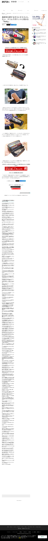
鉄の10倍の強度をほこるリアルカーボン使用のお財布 (8, 460)
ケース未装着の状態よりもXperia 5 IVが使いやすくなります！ (8, 346)
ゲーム (22, 526)
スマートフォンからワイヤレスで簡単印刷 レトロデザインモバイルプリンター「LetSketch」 (8, 301)
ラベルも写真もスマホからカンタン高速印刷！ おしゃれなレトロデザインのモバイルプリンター (8, 254)
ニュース (15, 526)
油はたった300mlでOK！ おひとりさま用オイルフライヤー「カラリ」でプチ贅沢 (8, 361)
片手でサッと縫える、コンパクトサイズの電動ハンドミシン (8, 446)
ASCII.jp (20, 528)
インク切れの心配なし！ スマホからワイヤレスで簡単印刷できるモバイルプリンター (8, 263)
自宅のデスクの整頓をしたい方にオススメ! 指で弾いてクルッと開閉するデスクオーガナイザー (8, 408)
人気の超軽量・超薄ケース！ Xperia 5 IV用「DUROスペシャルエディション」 (8, 324)
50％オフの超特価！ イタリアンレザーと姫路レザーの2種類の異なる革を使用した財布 (8, 377)
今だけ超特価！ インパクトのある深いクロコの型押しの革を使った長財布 (8, 385)
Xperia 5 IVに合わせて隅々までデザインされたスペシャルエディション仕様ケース (8, 348)
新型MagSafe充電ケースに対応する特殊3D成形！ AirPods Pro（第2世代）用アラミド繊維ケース (8, 316)
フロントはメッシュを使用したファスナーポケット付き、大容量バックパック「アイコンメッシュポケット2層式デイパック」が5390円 (8, 411)
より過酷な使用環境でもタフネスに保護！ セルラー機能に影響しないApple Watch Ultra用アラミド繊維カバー (8, 306)
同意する (42, 536)
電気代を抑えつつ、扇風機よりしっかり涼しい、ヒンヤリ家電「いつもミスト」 (8, 217)
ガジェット (18, 526)
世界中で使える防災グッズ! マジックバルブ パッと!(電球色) (8, 209)
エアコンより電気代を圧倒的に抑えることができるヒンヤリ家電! (8, 231)
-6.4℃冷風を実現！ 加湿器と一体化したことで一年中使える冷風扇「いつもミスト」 (8, 227)
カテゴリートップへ (25, 192)
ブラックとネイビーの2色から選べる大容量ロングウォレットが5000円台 (8, 456)
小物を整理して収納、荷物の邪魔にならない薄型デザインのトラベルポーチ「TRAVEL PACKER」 (8, 406)
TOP (8, 526)
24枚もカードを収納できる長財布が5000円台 (8, 458)
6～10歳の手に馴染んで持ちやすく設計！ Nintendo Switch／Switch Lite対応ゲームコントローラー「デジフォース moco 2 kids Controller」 (8, 375)
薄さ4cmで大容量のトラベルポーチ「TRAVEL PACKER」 (7, 401)
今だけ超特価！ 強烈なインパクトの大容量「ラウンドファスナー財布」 (8, 383)
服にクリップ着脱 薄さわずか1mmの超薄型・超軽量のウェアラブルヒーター (8, 334)
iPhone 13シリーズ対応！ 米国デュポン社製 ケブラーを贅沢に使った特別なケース (8, 391)
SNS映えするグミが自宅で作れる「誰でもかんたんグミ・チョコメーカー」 (8, 229)
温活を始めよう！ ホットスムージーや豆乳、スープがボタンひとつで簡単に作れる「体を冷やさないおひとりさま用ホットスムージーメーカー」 (8, 276)
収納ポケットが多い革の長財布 (6, 464)
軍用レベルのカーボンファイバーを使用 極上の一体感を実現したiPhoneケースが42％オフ (8, 266)
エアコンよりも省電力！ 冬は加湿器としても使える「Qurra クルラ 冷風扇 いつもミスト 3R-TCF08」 (8, 237)
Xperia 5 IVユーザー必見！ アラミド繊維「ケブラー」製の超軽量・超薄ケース (7, 350)
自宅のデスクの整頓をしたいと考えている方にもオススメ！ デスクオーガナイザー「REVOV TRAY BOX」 (8, 416)
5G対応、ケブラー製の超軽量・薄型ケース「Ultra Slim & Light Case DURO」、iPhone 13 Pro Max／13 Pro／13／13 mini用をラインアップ (8, 398)
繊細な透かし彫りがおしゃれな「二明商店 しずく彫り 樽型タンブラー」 (8, 367)
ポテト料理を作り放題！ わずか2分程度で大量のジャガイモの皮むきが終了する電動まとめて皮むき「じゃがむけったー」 (8, 248)
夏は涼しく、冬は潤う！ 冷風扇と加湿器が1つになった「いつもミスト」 (8, 215)
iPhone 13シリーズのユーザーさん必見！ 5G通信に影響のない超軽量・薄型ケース (8, 394)
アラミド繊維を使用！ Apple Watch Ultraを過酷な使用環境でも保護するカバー (8, 320)
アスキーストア (28, 10)
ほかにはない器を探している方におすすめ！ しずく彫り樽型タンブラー (8, 365)
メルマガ (15, 176)
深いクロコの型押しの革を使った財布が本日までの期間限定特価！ (8, 381)
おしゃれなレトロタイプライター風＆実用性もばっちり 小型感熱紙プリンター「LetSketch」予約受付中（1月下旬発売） (8, 303)
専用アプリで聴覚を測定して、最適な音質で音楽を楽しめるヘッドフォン (8, 454)
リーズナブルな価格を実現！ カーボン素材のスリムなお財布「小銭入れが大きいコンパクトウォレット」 (8, 241)
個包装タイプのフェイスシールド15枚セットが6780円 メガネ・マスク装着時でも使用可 (8, 442)
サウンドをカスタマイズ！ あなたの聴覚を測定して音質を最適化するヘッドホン (8, 450)
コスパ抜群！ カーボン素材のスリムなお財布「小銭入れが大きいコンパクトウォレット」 (8, 225)
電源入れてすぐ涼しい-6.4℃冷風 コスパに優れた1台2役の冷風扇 (8, 205)
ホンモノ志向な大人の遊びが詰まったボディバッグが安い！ (8, 422)
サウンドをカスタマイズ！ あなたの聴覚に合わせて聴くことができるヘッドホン (8, 448)
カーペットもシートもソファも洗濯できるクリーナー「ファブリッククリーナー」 (8, 250)
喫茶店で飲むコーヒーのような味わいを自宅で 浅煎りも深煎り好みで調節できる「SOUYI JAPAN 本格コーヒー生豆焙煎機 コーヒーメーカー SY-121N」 (8, 233)
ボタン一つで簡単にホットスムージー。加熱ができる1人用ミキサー (8, 274)
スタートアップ (12, 10)
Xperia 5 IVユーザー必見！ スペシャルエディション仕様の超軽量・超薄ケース (8, 326)
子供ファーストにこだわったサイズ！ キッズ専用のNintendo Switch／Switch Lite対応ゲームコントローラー (8, 372)
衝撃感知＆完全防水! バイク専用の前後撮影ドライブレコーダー (8, 436)
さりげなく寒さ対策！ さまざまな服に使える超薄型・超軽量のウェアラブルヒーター (8, 328)
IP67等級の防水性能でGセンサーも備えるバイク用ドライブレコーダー (8, 438)
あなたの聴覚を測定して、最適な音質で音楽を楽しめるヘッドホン (8, 452)
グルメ (4, 10)
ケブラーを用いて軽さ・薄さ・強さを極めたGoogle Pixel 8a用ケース (8, 203)
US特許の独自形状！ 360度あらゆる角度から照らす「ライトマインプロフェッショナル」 (8, 282)
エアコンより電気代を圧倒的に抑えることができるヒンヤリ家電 (8, 207)
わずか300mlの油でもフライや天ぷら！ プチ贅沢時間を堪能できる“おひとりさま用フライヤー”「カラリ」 (8, 363)
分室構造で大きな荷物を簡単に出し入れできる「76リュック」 (8, 440)
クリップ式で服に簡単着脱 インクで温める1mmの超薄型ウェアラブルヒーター (8, 338)
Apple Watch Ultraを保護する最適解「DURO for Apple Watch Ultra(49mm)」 (8, 318)
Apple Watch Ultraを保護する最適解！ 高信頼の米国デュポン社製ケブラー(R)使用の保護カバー (8, 309)
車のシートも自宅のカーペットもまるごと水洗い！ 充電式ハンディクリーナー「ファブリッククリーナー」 (8, 261)
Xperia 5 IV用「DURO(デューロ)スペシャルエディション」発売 (8, 352)
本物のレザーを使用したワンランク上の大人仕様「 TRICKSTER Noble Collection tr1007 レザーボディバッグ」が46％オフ (8, 429)
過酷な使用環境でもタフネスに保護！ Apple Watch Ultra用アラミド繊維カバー (7, 313)
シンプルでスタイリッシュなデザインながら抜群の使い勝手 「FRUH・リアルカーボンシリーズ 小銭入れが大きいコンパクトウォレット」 (8, 244)
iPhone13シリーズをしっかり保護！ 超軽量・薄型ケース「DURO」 (7, 389)
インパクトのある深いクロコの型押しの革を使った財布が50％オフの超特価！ (8, 379)
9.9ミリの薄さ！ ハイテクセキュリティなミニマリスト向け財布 (8, 462)
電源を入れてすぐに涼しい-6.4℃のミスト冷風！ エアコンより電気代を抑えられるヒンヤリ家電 (8, 220)
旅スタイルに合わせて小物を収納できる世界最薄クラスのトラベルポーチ (8, 403)
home (4, 13)
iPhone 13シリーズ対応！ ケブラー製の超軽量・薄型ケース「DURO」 (8, 396)
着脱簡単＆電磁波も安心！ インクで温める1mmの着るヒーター (8, 284)
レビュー (11, 526)
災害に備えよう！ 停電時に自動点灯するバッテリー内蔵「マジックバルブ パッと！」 (8, 211)
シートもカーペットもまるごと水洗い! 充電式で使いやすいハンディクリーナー (8, 258)
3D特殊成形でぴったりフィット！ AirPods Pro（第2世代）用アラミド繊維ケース (8, 322)
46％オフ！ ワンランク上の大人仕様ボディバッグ (8, 424)
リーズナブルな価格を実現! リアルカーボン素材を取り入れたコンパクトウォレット (8, 213)
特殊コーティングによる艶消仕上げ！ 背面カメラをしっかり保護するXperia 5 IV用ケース (8, 344)
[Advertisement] (24, 6)
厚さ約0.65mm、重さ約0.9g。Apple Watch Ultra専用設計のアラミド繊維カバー (8, 279)
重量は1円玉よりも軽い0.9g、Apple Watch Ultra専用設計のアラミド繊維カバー (8, 288)
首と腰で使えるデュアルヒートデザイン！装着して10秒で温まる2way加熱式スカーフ (8, 332)
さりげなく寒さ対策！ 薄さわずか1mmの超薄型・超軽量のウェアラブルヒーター (8, 330)
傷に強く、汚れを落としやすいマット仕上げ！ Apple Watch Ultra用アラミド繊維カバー (8, 268)
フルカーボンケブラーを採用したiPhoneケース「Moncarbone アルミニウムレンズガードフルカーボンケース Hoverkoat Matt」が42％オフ (8, 271)
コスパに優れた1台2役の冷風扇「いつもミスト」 (8, 222)
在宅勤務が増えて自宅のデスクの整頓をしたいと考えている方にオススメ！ (8, 414)
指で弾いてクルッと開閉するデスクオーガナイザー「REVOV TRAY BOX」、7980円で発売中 (8, 434)
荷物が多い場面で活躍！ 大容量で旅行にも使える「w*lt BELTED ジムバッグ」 (8, 369)
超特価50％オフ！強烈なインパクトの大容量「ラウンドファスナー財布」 (8, 418)
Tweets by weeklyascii (19, 500)
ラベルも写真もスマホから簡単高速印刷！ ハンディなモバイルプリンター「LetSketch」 (8, 298)
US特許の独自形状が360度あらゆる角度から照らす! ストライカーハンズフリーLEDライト (8, 291)
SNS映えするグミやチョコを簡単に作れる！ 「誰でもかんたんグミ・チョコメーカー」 (8, 239)
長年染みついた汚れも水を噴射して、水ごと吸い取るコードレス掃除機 (8, 256)
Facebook (11, 176)
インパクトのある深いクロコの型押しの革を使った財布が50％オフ (8, 387)
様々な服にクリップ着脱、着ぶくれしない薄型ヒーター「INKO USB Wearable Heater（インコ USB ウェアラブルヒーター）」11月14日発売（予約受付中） (8, 341)
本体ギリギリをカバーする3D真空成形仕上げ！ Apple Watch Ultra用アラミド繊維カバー (8, 311)
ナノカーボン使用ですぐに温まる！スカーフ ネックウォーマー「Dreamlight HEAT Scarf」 (8, 336)
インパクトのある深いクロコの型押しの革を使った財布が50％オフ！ (8, 420)
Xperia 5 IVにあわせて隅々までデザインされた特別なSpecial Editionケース (8, 354)
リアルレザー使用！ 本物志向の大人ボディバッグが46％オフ (8, 426)
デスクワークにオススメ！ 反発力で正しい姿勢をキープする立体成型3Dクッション (8, 444)
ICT (33, 526)
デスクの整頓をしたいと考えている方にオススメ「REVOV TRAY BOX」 (8, 431)
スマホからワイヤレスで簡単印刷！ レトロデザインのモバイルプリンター (8, 293)
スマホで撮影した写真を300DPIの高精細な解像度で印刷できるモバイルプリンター (8, 286)
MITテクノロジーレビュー (26, 528)
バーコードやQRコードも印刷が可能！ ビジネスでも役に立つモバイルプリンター (8, 252)
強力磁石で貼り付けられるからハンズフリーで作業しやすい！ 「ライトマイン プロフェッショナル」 (8, 295)
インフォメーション (36, 10)
